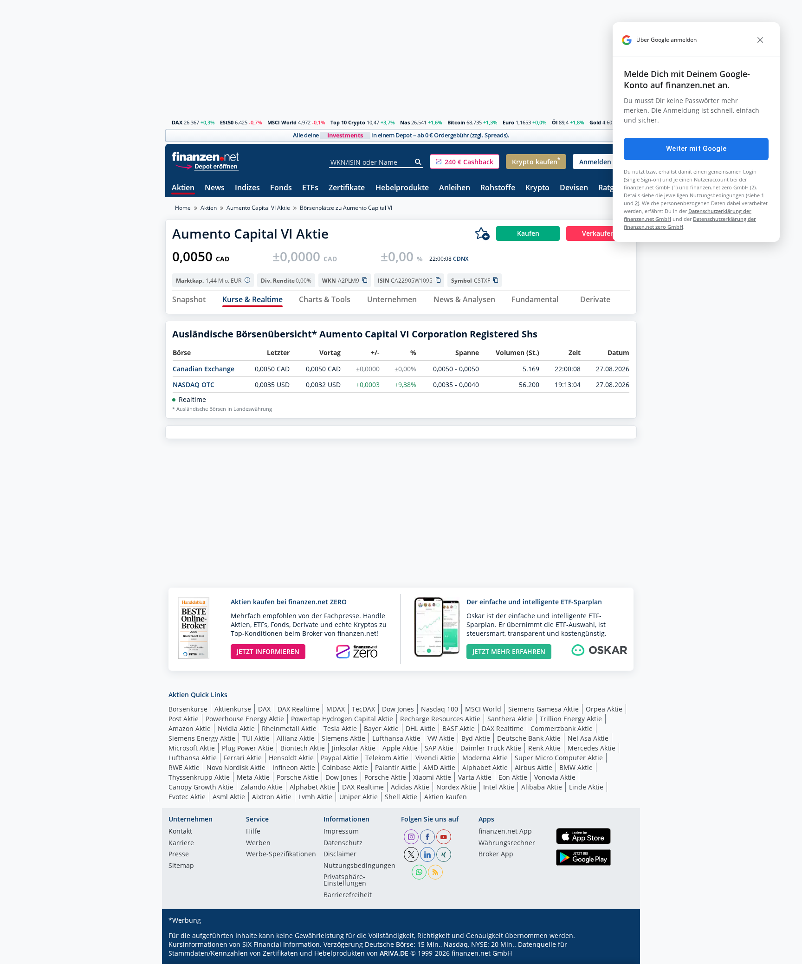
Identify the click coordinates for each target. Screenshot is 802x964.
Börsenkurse (187, 709)
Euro (508, 122)
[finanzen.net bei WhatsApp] (419, 872)
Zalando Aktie (261, 787)
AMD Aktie (439, 767)
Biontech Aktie (302, 748)
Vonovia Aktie (555, 777)
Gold (595, 122)
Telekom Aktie (386, 757)
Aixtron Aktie (271, 796)
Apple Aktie (400, 748)
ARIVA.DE (394, 953)
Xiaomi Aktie (432, 777)
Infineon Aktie (293, 767)
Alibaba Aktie (541, 787)
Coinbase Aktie (345, 767)
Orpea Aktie (604, 709)
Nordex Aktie (456, 787)
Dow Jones (398, 709)
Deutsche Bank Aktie (529, 738)
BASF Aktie (458, 728)
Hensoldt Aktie (291, 757)
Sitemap (181, 866)
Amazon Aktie (189, 728)
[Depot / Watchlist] (482, 233)
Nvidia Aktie (236, 728)
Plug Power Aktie (247, 748)
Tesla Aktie (340, 728)
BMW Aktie (576, 767)
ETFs (310, 188)
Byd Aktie (475, 738)
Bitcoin (456, 122)
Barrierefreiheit (347, 895)
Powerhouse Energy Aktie (245, 718)
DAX (177, 122)
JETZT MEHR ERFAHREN (508, 651)
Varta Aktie (475, 777)
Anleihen (454, 188)
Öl (554, 122)
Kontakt (180, 831)
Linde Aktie (586, 787)
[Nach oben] (617, 954)
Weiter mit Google (696, 148)
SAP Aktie (439, 748)
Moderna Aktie (485, 757)
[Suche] (418, 162)
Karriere (181, 843)
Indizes (247, 188)
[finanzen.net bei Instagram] (411, 836)
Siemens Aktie (343, 738)
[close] (760, 40)
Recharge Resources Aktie (440, 718)
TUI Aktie (256, 738)
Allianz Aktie (296, 738)
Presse (178, 854)
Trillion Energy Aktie (571, 718)
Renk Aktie (544, 748)
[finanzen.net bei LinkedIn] (427, 854)
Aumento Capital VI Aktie (258, 208)
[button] (464, 161)
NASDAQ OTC (193, 384)
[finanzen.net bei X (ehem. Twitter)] (411, 854)
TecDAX (363, 709)
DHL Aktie (420, 728)
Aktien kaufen (445, 796)
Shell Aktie (401, 796)
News (215, 188)
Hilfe (253, 831)
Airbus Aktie (533, 767)
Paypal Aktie (339, 757)
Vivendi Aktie (435, 757)
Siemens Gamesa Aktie (543, 709)
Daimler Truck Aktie (490, 748)
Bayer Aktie (381, 728)
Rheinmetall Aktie (289, 728)
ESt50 (226, 122)
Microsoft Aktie (191, 748)
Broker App (496, 854)
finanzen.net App (505, 831)
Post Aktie (183, 718)
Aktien (183, 188)
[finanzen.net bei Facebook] (427, 836)
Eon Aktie (512, 777)
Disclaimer (339, 854)
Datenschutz (342, 843)
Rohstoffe (497, 188)
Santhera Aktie (510, 718)
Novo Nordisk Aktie (236, 767)
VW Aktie (440, 738)
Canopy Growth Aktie (200, 787)
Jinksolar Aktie (353, 748)
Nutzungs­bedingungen (359, 866)
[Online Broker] (206, 166)
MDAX (335, 709)
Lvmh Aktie (315, 796)
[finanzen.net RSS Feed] (435, 872)
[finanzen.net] (205, 156)
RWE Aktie (184, 767)
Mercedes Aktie (591, 748)
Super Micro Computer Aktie (559, 757)
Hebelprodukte (402, 188)
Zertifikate (347, 188)
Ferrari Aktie (243, 757)
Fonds (281, 188)
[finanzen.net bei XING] (443, 854)
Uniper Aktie (358, 796)
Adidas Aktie (410, 787)
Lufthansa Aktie (396, 738)
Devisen (574, 188)
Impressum (341, 831)
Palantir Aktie (395, 767)
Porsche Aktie (297, 777)
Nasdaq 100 (439, 709)
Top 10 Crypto (347, 122)
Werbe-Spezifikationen (281, 854)
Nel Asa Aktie (588, 738)
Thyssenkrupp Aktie (199, 777)
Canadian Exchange (203, 368)
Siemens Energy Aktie (201, 738)
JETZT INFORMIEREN (268, 651)
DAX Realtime (298, 709)
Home (183, 208)
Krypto (537, 188)
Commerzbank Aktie (561, 728)
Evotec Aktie (187, 796)
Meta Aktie (253, 777)
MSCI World (282, 122)
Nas (405, 122)
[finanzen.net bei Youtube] (443, 836)
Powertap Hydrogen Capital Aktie (342, 718)
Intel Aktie (498, 787)
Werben (258, 843)
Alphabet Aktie (485, 767)
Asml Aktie (229, 796)
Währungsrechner (507, 843)
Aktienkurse (232, 709)
